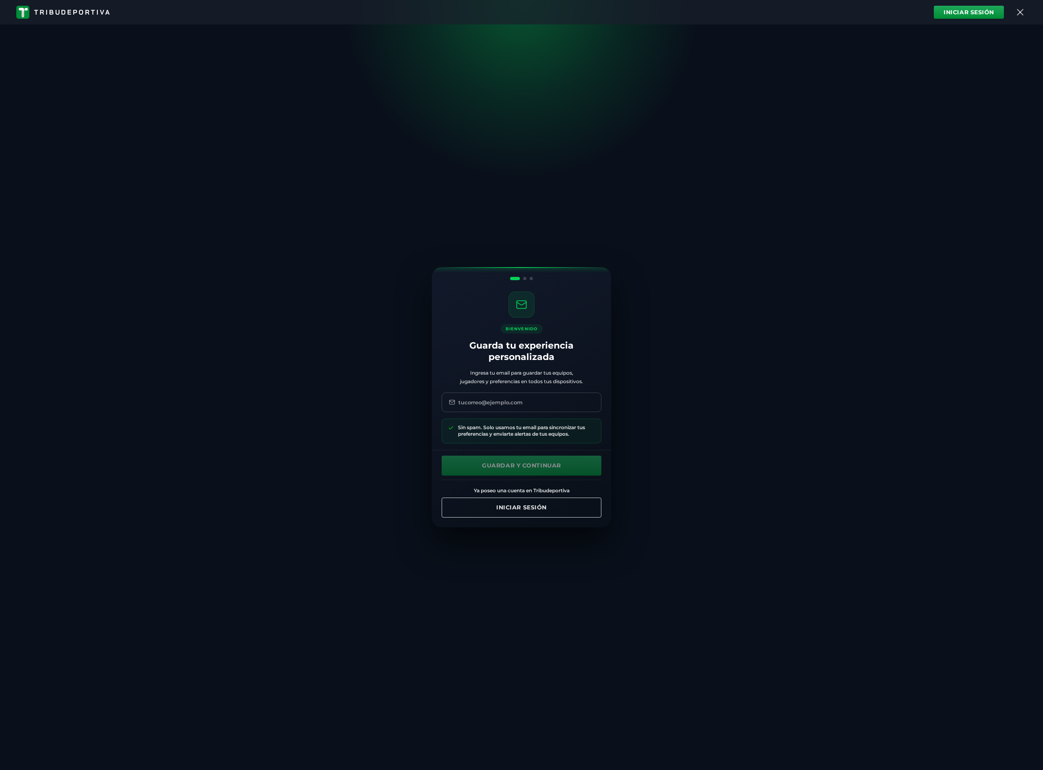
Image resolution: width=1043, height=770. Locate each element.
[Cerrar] (1020, 12)
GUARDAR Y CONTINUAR (521, 465)
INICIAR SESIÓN (969, 12)
